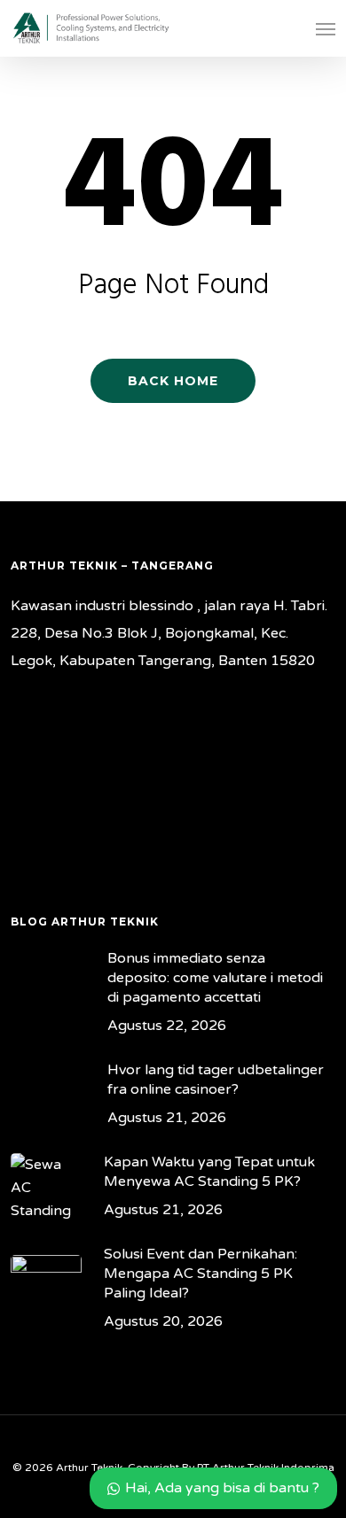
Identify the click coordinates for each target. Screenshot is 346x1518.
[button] (325, 28)
